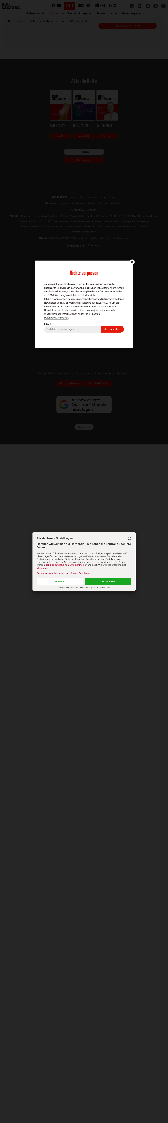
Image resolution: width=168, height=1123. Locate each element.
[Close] (132, 262)
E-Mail (47, 324)
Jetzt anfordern (112, 329)
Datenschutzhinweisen (56, 317)
